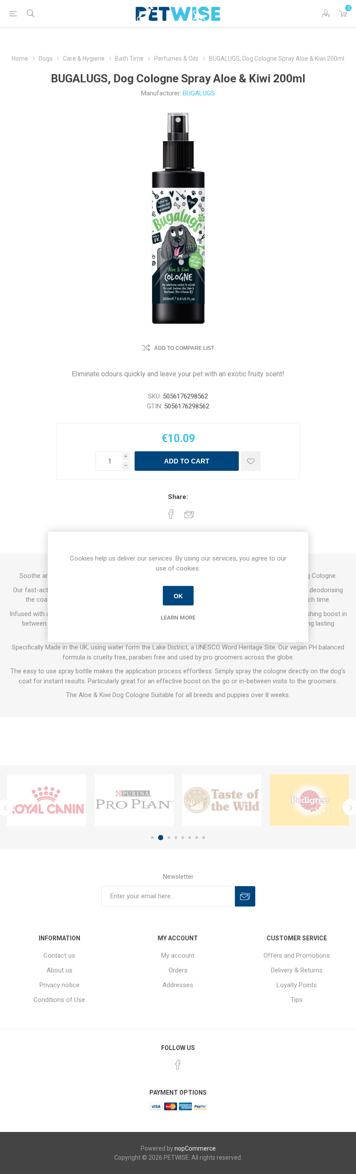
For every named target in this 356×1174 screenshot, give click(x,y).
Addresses (177, 985)
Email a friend (189, 514)
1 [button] (152, 837)
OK (178, 595)
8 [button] (203, 837)
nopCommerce (195, 1148)
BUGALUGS (199, 93)
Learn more (178, 617)
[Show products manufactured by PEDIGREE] (309, 800)
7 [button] (196, 837)
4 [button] (176, 837)
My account (177, 955)
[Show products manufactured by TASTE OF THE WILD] (221, 800)
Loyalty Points (297, 985)
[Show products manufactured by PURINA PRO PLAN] (134, 800)
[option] (46, 800)
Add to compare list (184, 348)
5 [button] (182, 837)
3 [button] (167, 837)
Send (245, 896)
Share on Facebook (171, 514)
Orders (178, 970)
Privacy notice (59, 985)
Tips (296, 1000)
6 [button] (189, 837)
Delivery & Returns (297, 970)
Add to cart (186, 461)
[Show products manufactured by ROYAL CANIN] (46, 800)
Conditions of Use (59, 1000)
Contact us (59, 955)
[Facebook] (178, 1065)
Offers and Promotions (297, 955)
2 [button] (159, 837)
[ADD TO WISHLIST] (250, 461)
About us (59, 970)
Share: (178, 497)
